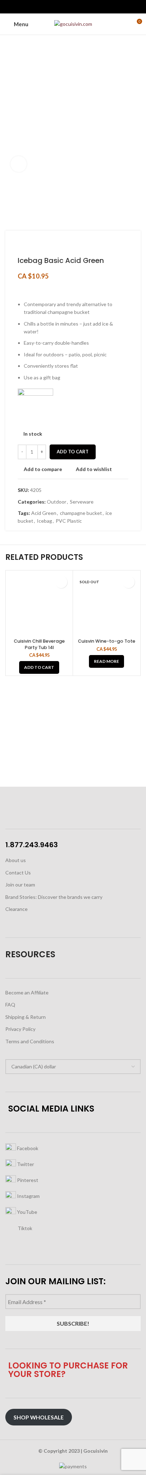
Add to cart (73, 451)
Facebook (27, 1148)
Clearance (16, 909)
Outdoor (56, 502)
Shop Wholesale (38, 1417)
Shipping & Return (25, 1017)
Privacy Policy (20, 1029)
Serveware (82, 502)
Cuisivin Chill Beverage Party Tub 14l (39, 644)
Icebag (44, 521)
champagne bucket (81, 513)
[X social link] (65, 7)
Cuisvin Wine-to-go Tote (106, 641)
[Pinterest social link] (73, 7)
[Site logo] (73, 24)
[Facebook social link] (57, 7)
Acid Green (43, 513)
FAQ (10, 1004)
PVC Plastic (69, 521)
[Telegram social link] (89, 7)
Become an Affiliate (27, 992)
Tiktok (24, 1228)
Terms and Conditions (29, 1041)
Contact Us (18, 872)
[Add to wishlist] (61, 582)
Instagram (28, 1196)
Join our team (20, 885)
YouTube (26, 1212)
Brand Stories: (21, 897)
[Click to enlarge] (19, 164)
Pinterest (27, 1180)
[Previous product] (21, 244)
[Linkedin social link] (81, 7)
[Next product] (35, 244)
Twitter (25, 1164)
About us (15, 860)
